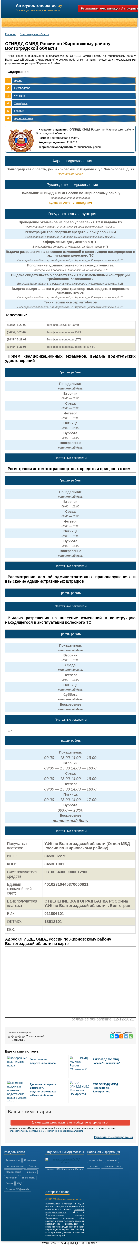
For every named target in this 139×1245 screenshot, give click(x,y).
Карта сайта (95, 1160)
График (19, 110)
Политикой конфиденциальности (65, 1130)
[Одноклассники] (121, 1036)
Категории (11, 1177)
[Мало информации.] (16, 1036)
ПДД (19, 1183)
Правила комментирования (113, 1137)
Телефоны (20, 103)
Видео (9, 1183)
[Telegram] (126, 1036)
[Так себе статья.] (13, 1036)
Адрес (18, 80)
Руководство (22, 88)
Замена (33, 1166)
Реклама (93, 1166)
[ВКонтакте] (117, 1036)
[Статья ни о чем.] (9, 1036)
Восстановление (15, 1166)
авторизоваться (98, 1122)
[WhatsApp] (131, 1036)
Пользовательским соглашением (26, 1130)
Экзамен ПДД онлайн (17, 1189)
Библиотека (28, 1177)
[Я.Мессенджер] (112, 1036)
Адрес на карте (23, 118)
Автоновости (13, 1160)
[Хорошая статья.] (20, 1036)
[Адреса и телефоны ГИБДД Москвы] (64, 1162)
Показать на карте (70, 174)
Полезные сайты (112, 1166)
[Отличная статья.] (23, 1036)
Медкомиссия (13, 1171)
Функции (19, 95)
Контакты (112, 1160)
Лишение (31, 1171)
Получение (30, 1160)
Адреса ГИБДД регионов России (65, 1169)
